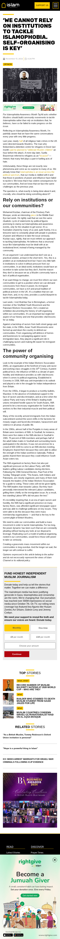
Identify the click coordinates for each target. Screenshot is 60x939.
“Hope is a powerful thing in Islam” (20, 748)
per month (17, 637)
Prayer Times (37, 852)
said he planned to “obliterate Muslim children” (31, 150)
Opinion (8, 64)
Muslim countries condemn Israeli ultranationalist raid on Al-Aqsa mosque (35, 714)
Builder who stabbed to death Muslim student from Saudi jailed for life (36, 700)
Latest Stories (13, 852)
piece (33, 215)
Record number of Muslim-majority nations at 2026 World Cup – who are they (36, 687)
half (21, 141)
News (19, 681)
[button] (54, 860)
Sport (26, 681)
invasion (44, 155)
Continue (16, 654)
